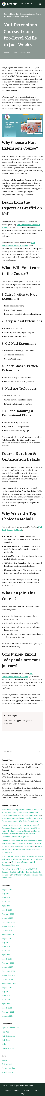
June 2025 (6, 947)
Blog (12, 14)
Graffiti (5, 1086)
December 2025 (8, 922)
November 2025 (8, 926)
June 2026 (6, 898)
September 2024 (8, 983)
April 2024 (6, 1004)
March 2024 (7, 1008)
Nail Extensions (8, 1036)
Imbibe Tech (27, 1086)
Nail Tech (6, 1040)
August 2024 (7, 987)
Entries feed (7, 1064)
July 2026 (5, 894)
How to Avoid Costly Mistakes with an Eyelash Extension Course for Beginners (21, 834)
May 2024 (6, 1000)
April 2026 (6, 906)
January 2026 (7, 918)
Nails (4, 1044)
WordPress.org (8, 1072)
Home (6, 14)
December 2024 (8, 971)
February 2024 (8, 1012)
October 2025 (7, 930)
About (16, 1091)
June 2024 (6, 996)
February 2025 (8, 963)
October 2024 (7, 979)
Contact (36, 1091)
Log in (4, 1060)
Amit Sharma (11, 53)
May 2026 (6, 902)
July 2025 (5, 943)
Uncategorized (8, 1048)
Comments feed (8, 1068)
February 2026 (8, 914)
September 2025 (8, 934)
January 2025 (7, 967)
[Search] (40, 751)
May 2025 (6, 951)
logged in (19, 720)
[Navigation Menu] (40, 4)
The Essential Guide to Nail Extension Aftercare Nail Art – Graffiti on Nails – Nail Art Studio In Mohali (22, 859)
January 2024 (7, 1016)
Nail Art (5, 1032)
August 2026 (7, 889)
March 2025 (7, 959)
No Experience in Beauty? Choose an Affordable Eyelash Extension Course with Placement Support (22, 767)
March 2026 (7, 910)
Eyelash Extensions (10, 1028)
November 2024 (8, 975)
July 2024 (5, 991)
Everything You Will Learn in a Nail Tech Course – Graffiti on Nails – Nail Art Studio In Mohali (21, 872)
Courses (26, 1091)
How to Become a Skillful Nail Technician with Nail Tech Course (22, 849)
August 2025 (7, 938)
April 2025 (6, 955)
